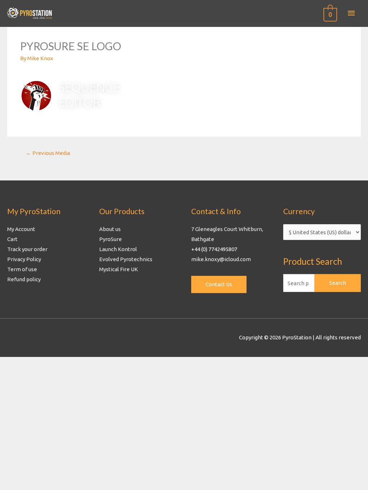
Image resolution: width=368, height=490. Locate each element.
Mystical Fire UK (118, 269)
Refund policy (24, 279)
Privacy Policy (24, 259)
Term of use (22, 269)
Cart (12, 239)
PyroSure (110, 239)
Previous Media (48, 153)
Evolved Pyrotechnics (125, 259)
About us (110, 229)
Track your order (27, 249)
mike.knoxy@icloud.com (221, 259)
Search (337, 283)
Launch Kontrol (118, 249)
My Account (21, 229)
